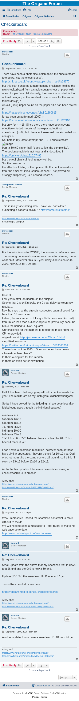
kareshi (15, 370)
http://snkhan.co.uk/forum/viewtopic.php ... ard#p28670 (35, 81)
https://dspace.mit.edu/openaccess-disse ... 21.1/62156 (36, 120)
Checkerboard (14, 24)
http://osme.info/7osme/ (55, 209)
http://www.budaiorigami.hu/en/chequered (27, 533)
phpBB (28, 693)
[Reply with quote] (67, 55)
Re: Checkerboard (15, 196)
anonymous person (12, 184)
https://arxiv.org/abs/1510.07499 (21, 155)
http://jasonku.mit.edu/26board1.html (42, 337)
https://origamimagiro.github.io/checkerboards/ (30, 591)
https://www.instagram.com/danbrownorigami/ (25, 484)
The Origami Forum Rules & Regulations (31, 34)
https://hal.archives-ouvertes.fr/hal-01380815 (29, 112)
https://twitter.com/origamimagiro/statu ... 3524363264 (35, 345)
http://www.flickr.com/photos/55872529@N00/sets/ (28, 487)
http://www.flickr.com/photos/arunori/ (20, 218)
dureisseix (7, 52)
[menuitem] (14, 9)
